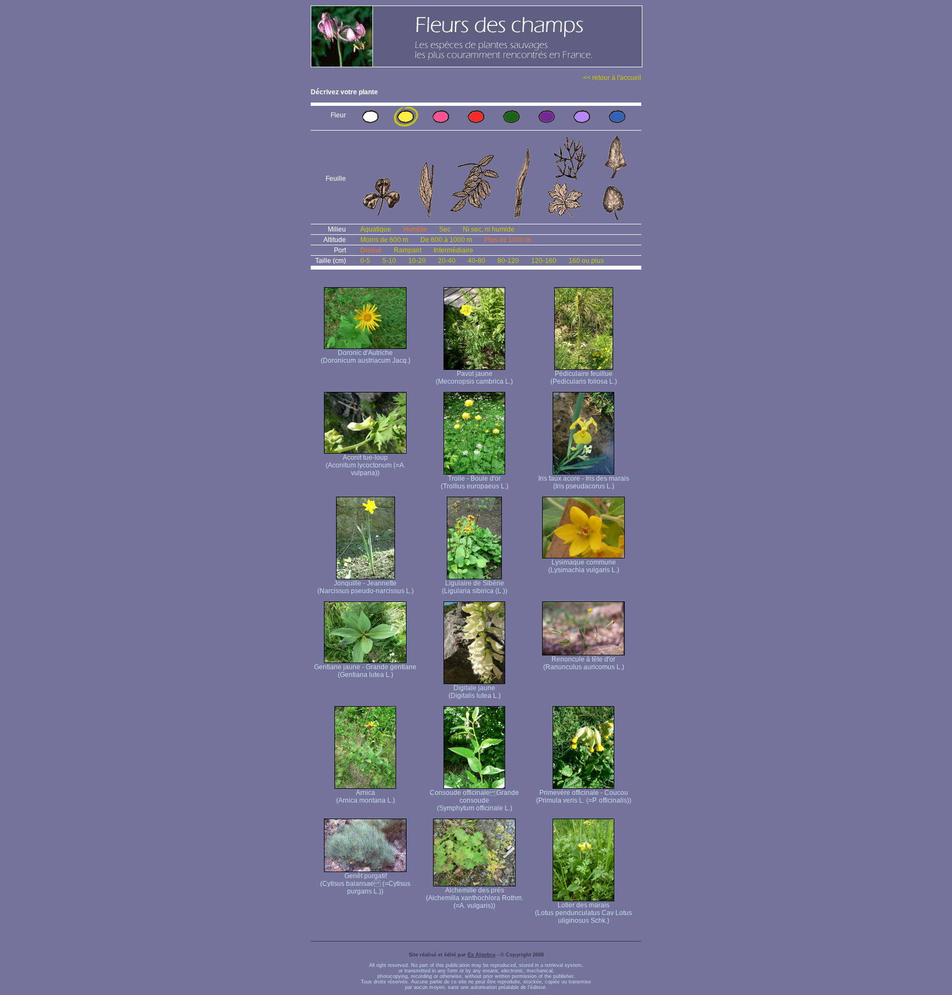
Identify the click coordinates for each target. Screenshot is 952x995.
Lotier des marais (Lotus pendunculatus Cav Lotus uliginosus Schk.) (583, 912)
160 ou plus (586, 261)
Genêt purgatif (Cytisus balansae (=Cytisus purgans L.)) (365, 883)
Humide (415, 229)
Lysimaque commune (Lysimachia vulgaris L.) (583, 566)
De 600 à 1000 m (446, 240)
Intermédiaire (453, 250)
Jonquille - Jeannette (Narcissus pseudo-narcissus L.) (365, 587)
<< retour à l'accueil (612, 78)
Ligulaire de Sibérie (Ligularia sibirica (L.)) (474, 587)
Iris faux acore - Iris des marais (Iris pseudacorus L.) (583, 482)
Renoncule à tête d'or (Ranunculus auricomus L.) (583, 663)
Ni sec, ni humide (489, 229)
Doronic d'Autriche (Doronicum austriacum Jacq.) (365, 356)
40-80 (476, 261)
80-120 (508, 261)
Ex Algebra (481, 955)
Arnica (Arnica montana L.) (365, 796)
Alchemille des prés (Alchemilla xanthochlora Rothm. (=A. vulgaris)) (474, 898)
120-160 (543, 261)
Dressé (371, 250)
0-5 (365, 261)
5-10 (389, 261)
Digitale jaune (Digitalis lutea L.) (474, 692)
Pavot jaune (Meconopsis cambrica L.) (474, 377)
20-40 (447, 261)
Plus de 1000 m (507, 240)
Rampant (407, 250)
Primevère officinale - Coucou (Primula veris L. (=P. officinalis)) (583, 796)
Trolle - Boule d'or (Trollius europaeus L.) (475, 482)
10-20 (417, 261)
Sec (445, 229)
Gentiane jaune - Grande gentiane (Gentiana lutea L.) (365, 671)
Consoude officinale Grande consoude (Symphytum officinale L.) (474, 800)
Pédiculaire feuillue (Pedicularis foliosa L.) (583, 377)
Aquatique (375, 229)
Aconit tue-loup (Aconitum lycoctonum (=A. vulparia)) (365, 465)
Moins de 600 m (384, 240)
